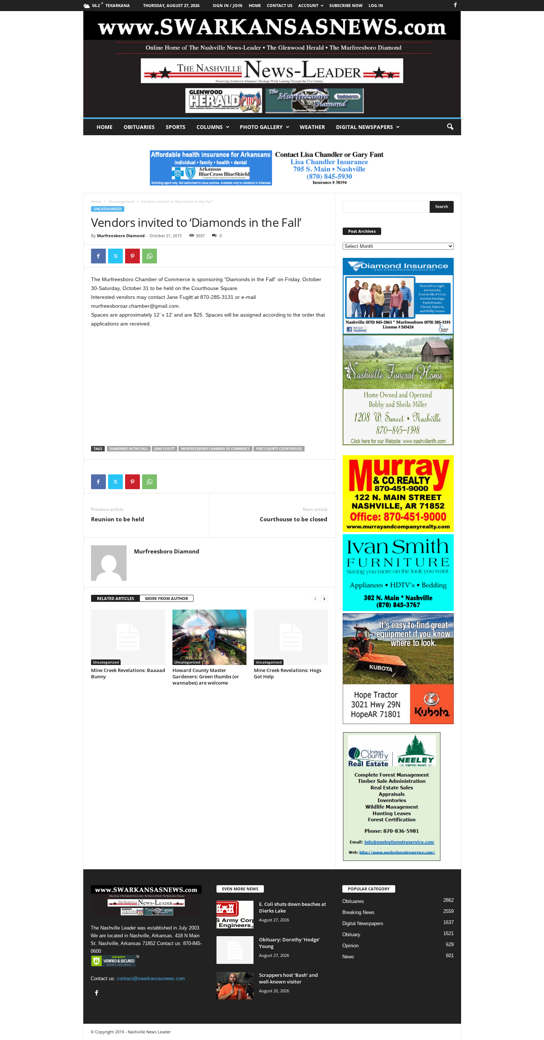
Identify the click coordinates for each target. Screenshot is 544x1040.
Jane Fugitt (164, 448)
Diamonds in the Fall (129, 448)
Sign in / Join (227, 5)
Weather (312, 126)
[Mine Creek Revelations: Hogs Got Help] (291, 637)
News (348, 956)
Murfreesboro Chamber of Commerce (215, 448)
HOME (255, 5)
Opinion (350, 945)
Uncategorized (121, 201)
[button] (450, 127)
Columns (210, 126)
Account (308, 5)
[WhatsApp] (149, 256)
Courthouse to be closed (294, 519)
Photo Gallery (261, 126)
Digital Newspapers (364, 126)
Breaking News (358, 912)
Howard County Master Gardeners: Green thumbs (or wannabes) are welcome (205, 676)
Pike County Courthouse (279, 448)
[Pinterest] (132, 256)
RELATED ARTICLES (115, 598)
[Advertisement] (209, 388)
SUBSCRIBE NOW (346, 5)
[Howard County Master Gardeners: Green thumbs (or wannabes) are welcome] (209, 637)
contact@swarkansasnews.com (151, 978)
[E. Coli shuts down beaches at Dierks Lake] (234, 914)
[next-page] (324, 599)
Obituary (351, 934)
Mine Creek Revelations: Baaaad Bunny (128, 673)
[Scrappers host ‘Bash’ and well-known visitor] (234, 985)
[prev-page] (315, 599)
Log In (376, 5)
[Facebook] (455, 5)
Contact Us (279, 5)
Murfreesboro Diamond (121, 235)
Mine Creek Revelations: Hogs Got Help (287, 673)
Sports (175, 126)
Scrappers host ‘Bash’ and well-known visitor (288, 978)
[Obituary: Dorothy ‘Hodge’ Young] (234, 950)
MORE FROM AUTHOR (166, 598)
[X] (115, 256)
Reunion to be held (117, 519)
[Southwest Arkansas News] (272, 64)
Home (105, 126)
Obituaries (139, 126)
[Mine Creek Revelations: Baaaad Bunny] (128, 637)
